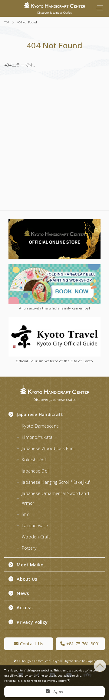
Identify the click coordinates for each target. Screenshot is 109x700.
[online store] (54, 239)
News (23, 593)
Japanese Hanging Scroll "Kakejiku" (56, 482)
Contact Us (30, 643)
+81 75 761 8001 (82, 643)
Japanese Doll (36, 471)
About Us (27, 579)
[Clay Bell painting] (54, 284)
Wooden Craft (36, 537)
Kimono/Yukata (37, 437)
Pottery (29, 548)
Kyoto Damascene (40, 426)
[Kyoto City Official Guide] (54, 337)
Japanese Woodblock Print (48, 448)
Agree (58, 691)
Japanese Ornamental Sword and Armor (55, 498)
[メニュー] (99, 8)
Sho (26, 514)
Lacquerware (35, 525)
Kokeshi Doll (34, 460)
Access (25, 607)
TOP (100, 665)
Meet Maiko (30, 565)
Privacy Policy (32, 622)
